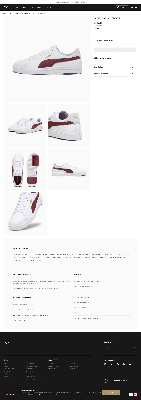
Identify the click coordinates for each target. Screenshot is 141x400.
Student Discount (31, 379)
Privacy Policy (30, 368)
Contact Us (7, 366)
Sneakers (25, 13)
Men (11, 13)
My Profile (7, 374)
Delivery (6, 376)
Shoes (17, 13)
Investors (73, 363)
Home (5, 13)
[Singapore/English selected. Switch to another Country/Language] (14, 394)
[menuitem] (16, 7)
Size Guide (7, 371)
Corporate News (53, 366)
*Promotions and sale (32, 366)
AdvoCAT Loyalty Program (33, 376)
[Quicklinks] (136, 7)
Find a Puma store (9, 368)
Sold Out (115, 50)
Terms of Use (29, 371)
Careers (72, 368)
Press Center (52, 368)
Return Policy (30, 363)
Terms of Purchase (31, 374)
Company (51, 363)
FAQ (5, 363)
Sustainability (74, 366)
